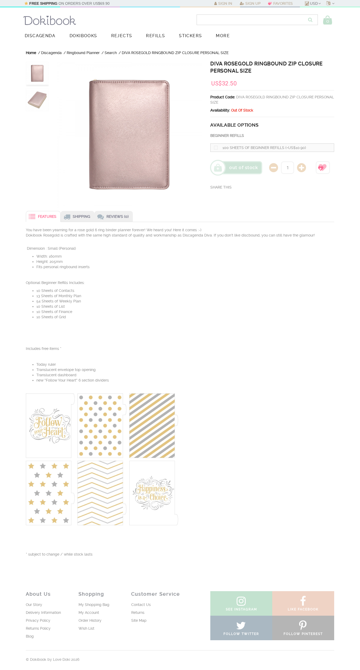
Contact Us (141, 604)
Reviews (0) (117, 216)
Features (47, 216)
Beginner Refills (227, 135)
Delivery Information (43, 612)
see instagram (241, 609)
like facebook (303, 609)
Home (31, 53)
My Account (89, 612)
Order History (90, 620)
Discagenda (51, 53)
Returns (137, 612)
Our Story (34, 604)
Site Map (139, 620)
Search (111, 53)
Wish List (86, 628)
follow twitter (241, 634)
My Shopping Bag (94, 604)
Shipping (81, 216)
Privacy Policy (38, 620)
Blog (30, 636)
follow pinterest (303, 634)
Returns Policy (38, 628)
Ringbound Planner (83, 53)
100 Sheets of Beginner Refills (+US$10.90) (264, 148)
